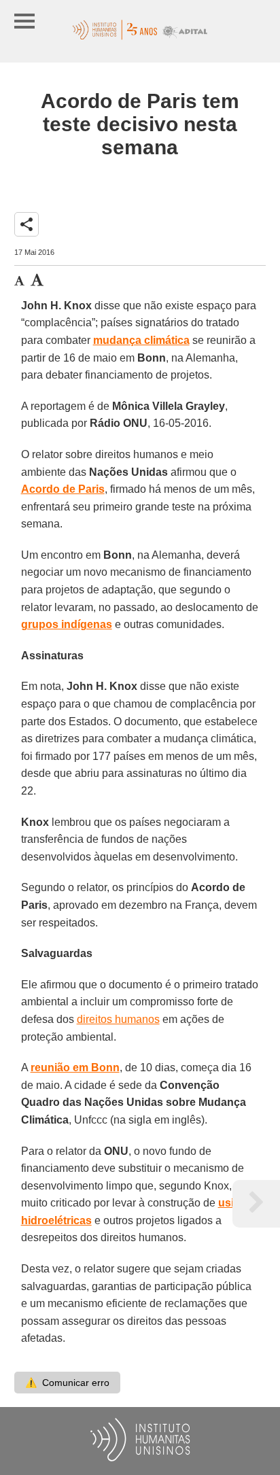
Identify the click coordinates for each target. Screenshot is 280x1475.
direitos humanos (118, 1019)
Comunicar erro (67, 1382)
